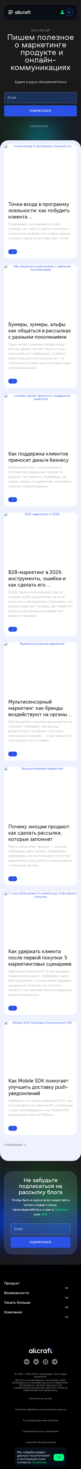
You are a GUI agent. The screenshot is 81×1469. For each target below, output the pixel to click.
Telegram (61, 1209)
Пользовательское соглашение (40, 1431)
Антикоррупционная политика (40, 1420)
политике (39, 1462)
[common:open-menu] (10, 12)
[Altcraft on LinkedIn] (36, 1362)
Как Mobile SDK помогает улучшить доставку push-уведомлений (39, 1087)
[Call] (69, 12)
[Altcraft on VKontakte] (26, 1362)
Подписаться (40, 110)
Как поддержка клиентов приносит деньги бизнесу (38, 457)
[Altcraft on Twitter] (45, 1362)
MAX (44, 1214)
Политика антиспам (40, 1398)
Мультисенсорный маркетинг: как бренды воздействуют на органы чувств (38, 708)
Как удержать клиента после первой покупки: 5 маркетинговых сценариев (39, 957)
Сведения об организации (40, 1442)
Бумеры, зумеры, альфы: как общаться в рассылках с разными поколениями (40, 330)
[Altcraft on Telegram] (55, 1362)
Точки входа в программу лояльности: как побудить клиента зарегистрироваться (39, 210)
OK (59, 1457)
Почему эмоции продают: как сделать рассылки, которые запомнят (40, 833)
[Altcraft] (23, 12)
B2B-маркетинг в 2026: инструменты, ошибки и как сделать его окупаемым (37, 578)
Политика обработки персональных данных (40, 1409)
